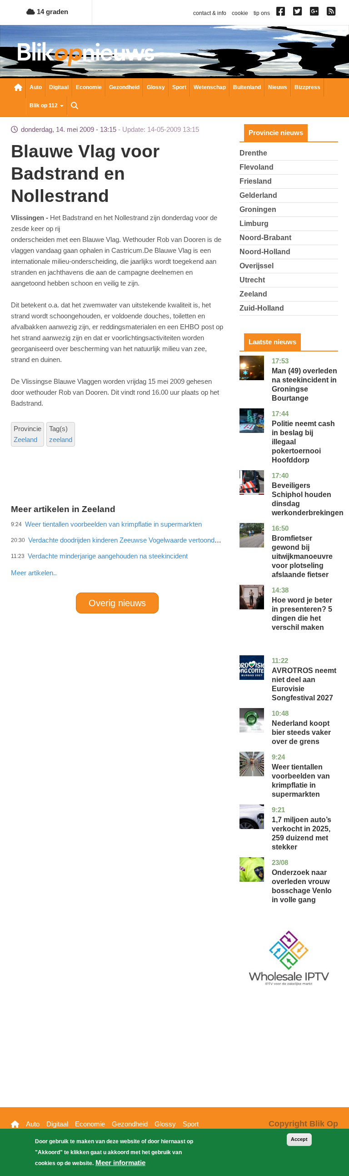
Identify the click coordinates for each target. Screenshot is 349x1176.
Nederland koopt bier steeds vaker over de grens (301, 732)
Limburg (254, 223)
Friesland (255, 181)
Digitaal (59, 87)
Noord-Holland (264, 252)
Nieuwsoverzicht (18, 88)
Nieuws (277, 87)
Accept (299, 1139)
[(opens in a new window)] (282, 13)
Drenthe (253, 153)
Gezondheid (124, 87)
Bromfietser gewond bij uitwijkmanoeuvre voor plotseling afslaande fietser (302, 556)
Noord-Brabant (265, 237)
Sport (179, 87)
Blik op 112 (44, 105)
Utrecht (252, 280)
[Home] (86, 54)
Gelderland (258, 195)
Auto (36, 87)
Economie (89, 87)
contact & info (209, 13)
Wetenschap (210, 87)
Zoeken (74, 106)
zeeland (60, 439)
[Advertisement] (176, 553)
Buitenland (247, 87)
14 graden (51, 11)
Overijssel (256, 266)
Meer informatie (120, 1162)
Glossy (156, 87)
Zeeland (25, 439)
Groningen (257, 209)
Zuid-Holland (261, 308)
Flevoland (256, 167)
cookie (240, 13)
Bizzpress (307, 87)
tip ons (262, 13)
